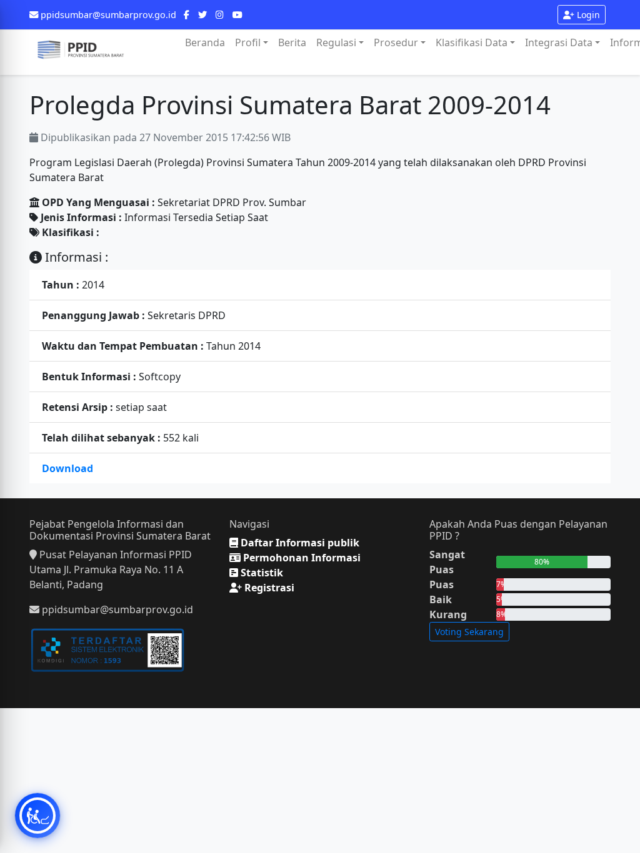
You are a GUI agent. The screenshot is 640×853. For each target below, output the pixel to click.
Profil (248, 42)
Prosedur (396, 42)
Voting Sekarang (469, 632)
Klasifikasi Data (472, 42)
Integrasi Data (558, 42)
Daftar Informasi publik (298, 543)
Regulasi (336, 42)
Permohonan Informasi (301, 558)
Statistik (260, 572)
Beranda (205, 42)
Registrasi (268, 587)
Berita (292, 42)
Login (587, 15)
